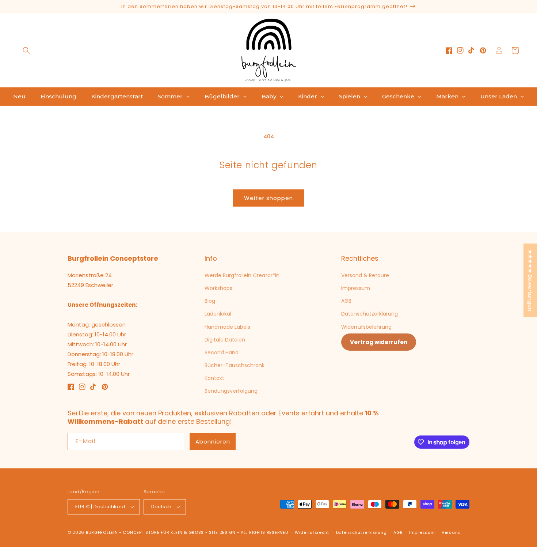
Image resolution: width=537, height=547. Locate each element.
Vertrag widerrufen (378, 342)
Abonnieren (212, 441)
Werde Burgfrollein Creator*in (242, 275)
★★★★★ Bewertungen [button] (530, 280)
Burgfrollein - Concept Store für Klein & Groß (145, 532)
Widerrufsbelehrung (366, 327)
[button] (26, 50)
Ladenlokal (218, 313)
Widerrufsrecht (312, 532)
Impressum (355, 288)
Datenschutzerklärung (369, 313)
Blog (210, 301)
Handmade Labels (227, 327)
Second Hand (222, 352)
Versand (451, 532)
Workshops (218, 288)
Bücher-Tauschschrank (234, 365)
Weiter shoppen (268, 198)
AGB (346, 301)
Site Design (222, 532)
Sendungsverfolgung (231, 391)
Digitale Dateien (225, 339)
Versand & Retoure (365, 275)
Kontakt (214, 378)
